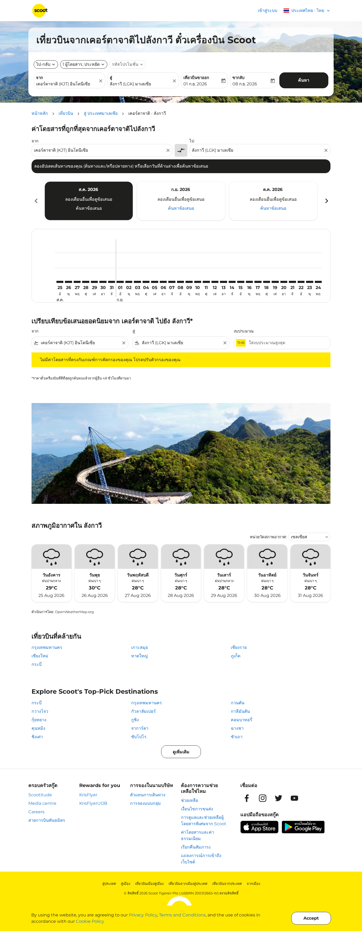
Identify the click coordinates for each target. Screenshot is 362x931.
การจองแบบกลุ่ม (145, 803)
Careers (36, 811)
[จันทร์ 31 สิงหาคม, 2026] (111, 282)
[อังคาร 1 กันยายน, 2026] (120, 282)
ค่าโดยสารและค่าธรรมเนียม (197, 835)
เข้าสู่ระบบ (267, 10)
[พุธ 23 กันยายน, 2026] (309, 282)
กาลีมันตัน (240, 711)
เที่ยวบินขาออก (196, 77)
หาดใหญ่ (139, 655)
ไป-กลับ (43, 64)
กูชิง (135, 719)
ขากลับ (238, 77)
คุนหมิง (38, 728)
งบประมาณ (244, 331)
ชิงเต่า (37, 736)
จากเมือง (253, 883)
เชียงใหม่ (40, 655)
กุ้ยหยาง (39, 719)
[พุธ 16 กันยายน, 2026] (249, 282)
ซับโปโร (139, 736)
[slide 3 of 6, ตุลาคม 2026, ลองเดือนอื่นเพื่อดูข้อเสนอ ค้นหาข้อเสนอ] (273, 201)
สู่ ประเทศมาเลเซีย (101, 113)
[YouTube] (294, 798)
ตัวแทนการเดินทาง (147, 794)
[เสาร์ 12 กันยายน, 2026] (214, 282)
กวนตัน (237, 702)
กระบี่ (37, 664)
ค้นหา (303, 80)
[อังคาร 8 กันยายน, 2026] (180, 282)
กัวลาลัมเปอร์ (143, 711)
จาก (39, 77)
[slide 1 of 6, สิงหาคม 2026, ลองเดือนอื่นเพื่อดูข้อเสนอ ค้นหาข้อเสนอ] (89, 201)
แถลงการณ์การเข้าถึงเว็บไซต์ (201, 858)
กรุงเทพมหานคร (47, 647)
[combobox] (67, 84)
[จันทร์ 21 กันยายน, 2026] (292, 282)
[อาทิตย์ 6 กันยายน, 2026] (163, 282)
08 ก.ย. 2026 (244, 83)
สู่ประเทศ (109, 883)
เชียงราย (239, 647)
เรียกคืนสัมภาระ (196, 847)
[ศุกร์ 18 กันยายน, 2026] (266, 282)
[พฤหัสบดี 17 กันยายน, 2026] (257, 282)
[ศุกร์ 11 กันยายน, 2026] (206, 282)
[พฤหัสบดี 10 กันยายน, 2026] (197, 282)
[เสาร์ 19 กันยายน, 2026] (275, 282)
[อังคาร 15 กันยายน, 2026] (240, 282)
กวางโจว (40, 711)
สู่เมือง (125, 883)
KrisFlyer (88, 794)
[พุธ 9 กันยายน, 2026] (189, 282)
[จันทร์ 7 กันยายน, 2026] (171, 282)
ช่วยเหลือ (189, 800)
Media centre (42, 803)
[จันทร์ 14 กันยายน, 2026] (232, 282)
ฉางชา (237, 728)
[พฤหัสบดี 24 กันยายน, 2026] (318, 282)
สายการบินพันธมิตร (46, 820)
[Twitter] (278, 798)
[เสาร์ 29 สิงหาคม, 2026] (94, 282)
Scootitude (40, 794)
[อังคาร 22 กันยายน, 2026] (301, 282)
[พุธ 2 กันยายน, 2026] (128, 282)
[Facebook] (246, 798)
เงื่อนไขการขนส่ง (197, 808)
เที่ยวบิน (66, 113)
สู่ (111, 77)
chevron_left (36, 201)
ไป (191, 140)
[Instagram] (262, 798)
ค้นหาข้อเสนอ (89, 208)
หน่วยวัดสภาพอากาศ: (268, 536)
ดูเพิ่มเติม (181, 751)
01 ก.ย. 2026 (195, 83)
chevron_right (326, 201)
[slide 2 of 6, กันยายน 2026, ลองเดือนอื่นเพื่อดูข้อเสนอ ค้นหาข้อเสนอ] (181, 201)
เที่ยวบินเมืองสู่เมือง (149, 883)
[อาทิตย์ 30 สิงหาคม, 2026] (102, 282)
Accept (311, 918)
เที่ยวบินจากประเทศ (227, 883)
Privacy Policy (143, 914)
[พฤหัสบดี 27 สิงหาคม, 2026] (77, 282)
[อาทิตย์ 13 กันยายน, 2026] (223, 282)
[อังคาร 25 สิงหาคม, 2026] (59, 282)
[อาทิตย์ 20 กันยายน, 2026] (283, 282)
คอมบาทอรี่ (241, 719)
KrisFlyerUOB (93, 803)
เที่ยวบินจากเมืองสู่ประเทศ (188, 883)
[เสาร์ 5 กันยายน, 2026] (154, 282)
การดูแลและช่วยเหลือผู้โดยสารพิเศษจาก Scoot (203, 820)
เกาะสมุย (139, 647)
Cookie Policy (90, 921)
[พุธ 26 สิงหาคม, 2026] (68, 282)
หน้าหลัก (40, 113)
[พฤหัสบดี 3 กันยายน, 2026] (137, 282)
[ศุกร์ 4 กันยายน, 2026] (146, 282)
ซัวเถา (236, 736)
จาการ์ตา (139, 728)
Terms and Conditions (182, 914)
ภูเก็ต (235, 655)
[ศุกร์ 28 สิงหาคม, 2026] (85, 282)
